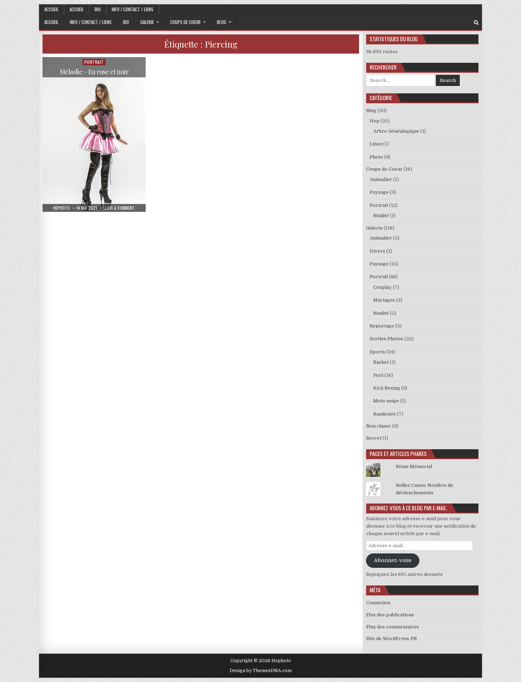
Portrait (94, 62)
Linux (376, 144)
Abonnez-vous (392, 560)
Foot (378, 375)
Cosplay (382, 287)
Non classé (378, 426)
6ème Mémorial (414, 466)
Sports (377, 351)
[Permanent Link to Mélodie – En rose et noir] (94, 134)
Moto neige (386, 400)
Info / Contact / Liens (132, 9)
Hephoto (61, 208)
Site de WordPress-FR (391, 638)
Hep (375, 120)
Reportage (382, 326)
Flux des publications (390, 614)
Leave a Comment (119, 208)
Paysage (379, 192)
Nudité (381, 215)
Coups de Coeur (185, 22)
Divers (377, 251)
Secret (373, 438)
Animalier (381, 179)
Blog (221, 22)
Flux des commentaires (392, 626)
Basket (381, 362)
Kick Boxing (386, 388)
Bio (98, 9)
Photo (376, 157)
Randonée (384, 414)
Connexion (378, 602)
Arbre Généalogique (396, 131)
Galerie (147, 22)
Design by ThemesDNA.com (261, 670)
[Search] (476, 23)
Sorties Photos (386, 338)
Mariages (384, 300)
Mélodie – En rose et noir (94, 71)
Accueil (51, 9)
